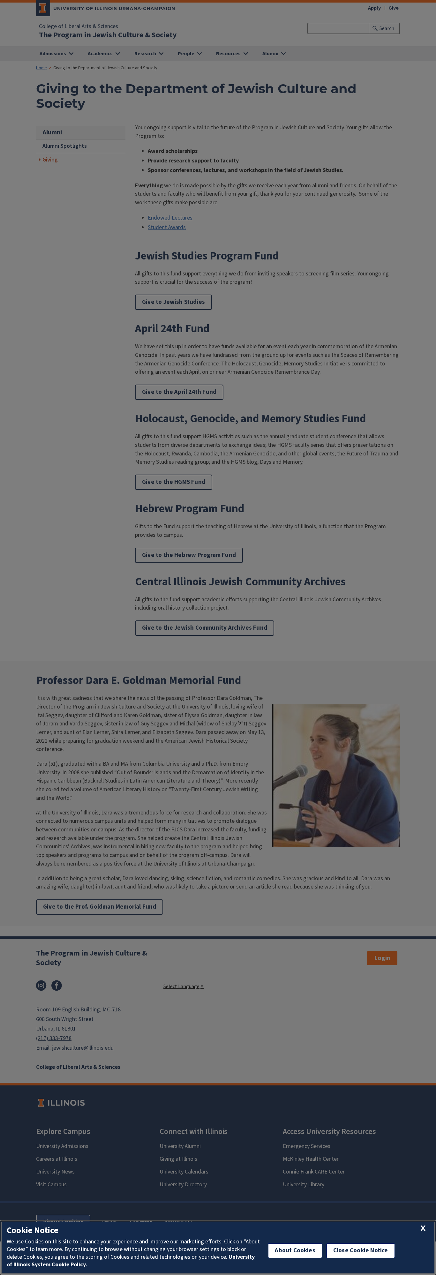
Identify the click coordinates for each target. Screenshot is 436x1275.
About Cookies (295, 1250)
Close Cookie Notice (360, 1250)
